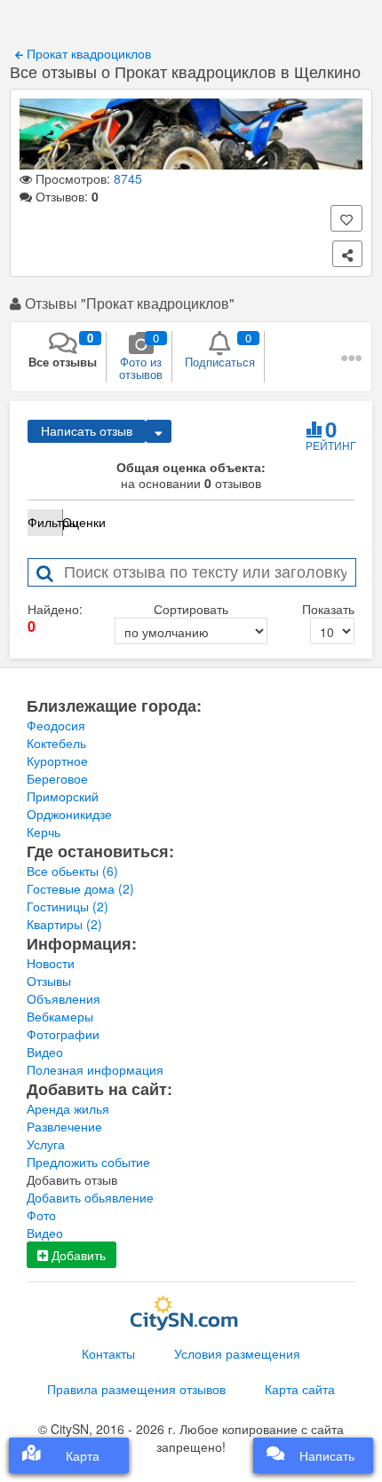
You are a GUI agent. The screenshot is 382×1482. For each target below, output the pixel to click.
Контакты (108, 1353)
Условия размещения (237, 1353)
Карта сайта (300, 1389)
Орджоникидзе (69, 814)
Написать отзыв (86, 431)
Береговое (57, 778)
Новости (51, 963)
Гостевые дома (80, 888)
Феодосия (56, 725)
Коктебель (56, 743)
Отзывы (49, 980)
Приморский (63, 796)
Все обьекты (72, 870)
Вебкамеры (60, 1016)
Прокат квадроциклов (87, 53)
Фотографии (63, 1034)
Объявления (63, 998)
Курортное (57, 760)
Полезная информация (95, 1069)
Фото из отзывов (141, 356)
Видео (45, 1051)
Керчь (43, 831)
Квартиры (64, 924)
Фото (41, 1215)
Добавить (77, 1255)
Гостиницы (67, 906)
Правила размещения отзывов (136, 1389)
